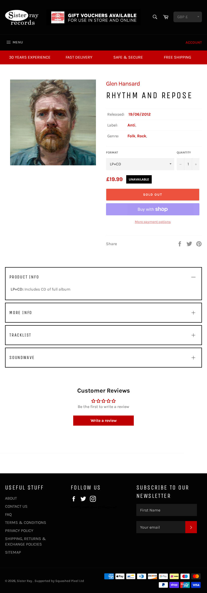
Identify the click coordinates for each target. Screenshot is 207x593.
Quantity (184, 152)
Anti (131, 125)
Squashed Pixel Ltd (69, 581)
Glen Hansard (123, 83)
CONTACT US (16, 506)
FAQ (8, 514)
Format (112, 152)
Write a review (104, 420)
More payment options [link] (153, 222)
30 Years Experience (29, 57)
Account (194, 42)
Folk (131, 136)
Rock (141, 136)
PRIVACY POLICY (19, 530)
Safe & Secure (128, 57)
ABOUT (11, 498)
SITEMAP (13, 552)
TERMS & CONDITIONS (25, 522)
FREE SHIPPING (177, 57)
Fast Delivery (79, 57)
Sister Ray (24, 581)
